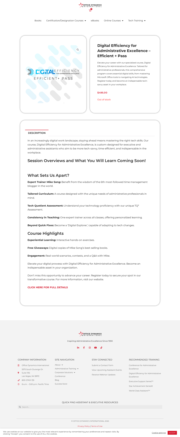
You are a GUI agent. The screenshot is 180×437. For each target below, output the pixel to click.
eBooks (95, 20)
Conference (60, 376)
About (57, 365)
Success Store (61, 384)
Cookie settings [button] (159, 433)
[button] (78, 49)
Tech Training (135, 20)
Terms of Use (96, 426)
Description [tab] (37, 132)
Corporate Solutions (64, 372)
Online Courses (112, 20)
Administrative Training (65, 368)
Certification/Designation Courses (64, 20)
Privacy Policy (84, 426)
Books (38, 20)
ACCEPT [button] (172, 433)
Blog (57, 380)
